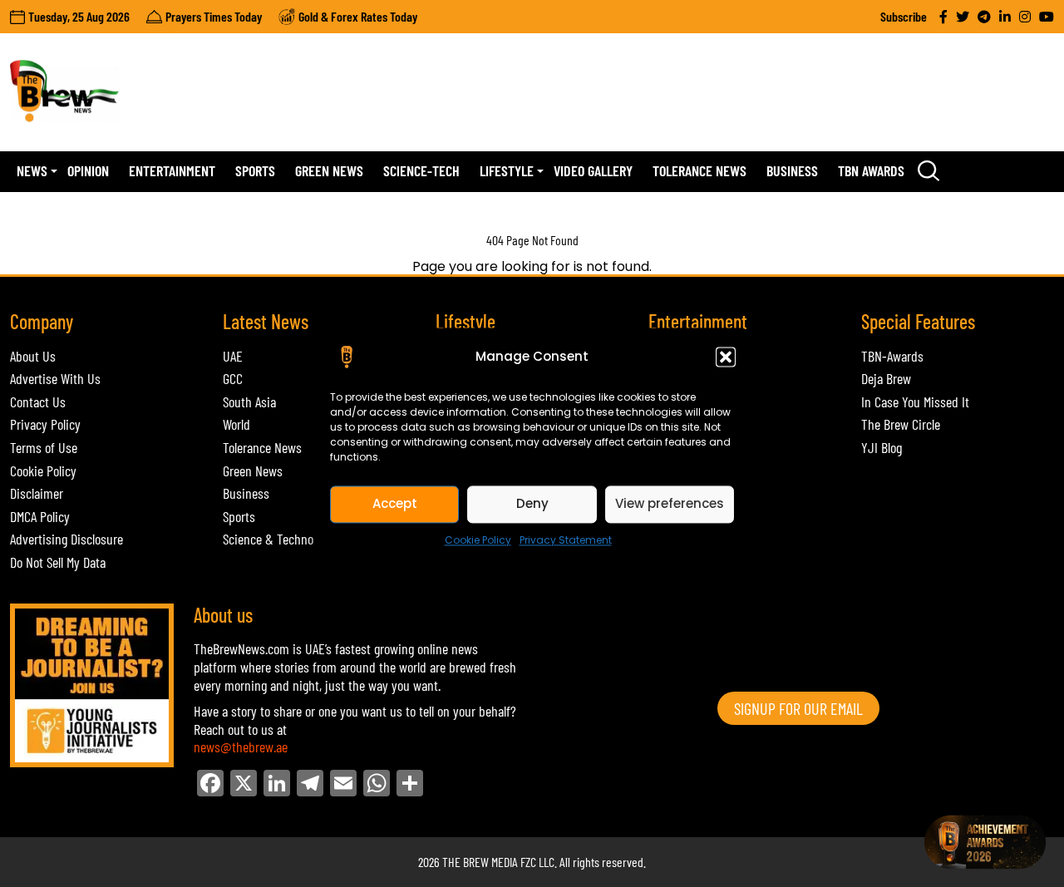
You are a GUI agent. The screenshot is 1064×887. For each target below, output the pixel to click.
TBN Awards (871, 170)
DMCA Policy (40, 516)
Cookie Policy (478, 540)
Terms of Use (43, 447)
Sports (255, 170)
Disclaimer (36, 493)
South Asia (249, 401)
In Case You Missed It (915, 401)
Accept (394, 503)
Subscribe (903, 16)
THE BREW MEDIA (480, 862)
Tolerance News (699, 170)
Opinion (88, 170)
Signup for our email (798, 708)
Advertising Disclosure (66, 539)
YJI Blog (881, 447)
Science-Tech (421, 170)
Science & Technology (278, 539)
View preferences (669, 503)
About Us (33, 356)
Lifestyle (507, 170)
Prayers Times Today (213, 16)
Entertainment (172, 170)
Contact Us (38, 401)
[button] (725, 356)
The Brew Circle (900, 424)
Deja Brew (886, 378)
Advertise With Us (55, 378)
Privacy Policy (45, 424)
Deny (532, 503)
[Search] (928, 171)
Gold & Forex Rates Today (357, 16)
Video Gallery (593, 170)
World (236, 424)
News (32, 170)
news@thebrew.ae (241, 746)
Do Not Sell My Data (58, 562)
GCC (233, 378)
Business (792, 170)
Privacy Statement (566, 540)
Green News (329, 170)
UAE (233, 356)
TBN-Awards (892, 356)
